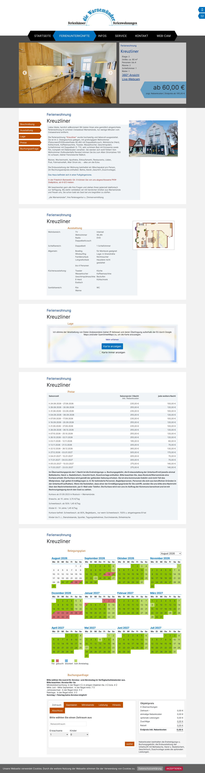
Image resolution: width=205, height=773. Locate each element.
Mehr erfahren (112, 339)
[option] (67, 73)
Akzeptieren (174, 768)
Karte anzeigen (112, 346)
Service (121, 36)
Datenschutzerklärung (150, 768)
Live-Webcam (131, 79)
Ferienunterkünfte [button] (74, 36)
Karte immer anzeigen (113, 352)
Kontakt (141, 36)
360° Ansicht (130, 75)
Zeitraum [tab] (56, 704)
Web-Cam (164, 36)
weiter (129, 744)
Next (110, 73)
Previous (24, 73)
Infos (102, 36)
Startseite (42, 36)
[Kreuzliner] (67, 73)
